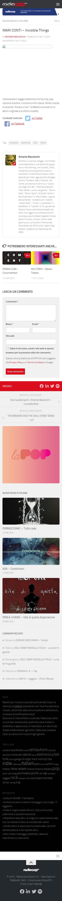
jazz (37, 764)
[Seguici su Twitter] (52, 386)
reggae (6, 778)
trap (18, 782)
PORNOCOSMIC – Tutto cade (19, 528)
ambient (6, 750)
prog (14, 773)
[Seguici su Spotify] (58, 386)
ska (28, 778)
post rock (6, 773)
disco (34, 755)
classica (52, 750)
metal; (6, 769)
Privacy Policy (16, 362)
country (6, 754)
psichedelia (24, 773)
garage (17, 759)
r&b (40, 773)
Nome (9, 324)
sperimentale (44, 778)
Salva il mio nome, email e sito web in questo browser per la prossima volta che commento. (30, 350)
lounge (56, 764)
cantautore (13, 143)
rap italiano (51, 774)
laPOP (49, 764)
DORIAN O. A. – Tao (27, 671)
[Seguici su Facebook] (42, 386)
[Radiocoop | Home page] (19, 4)
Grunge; (26, 759)
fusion (11, 759)
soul (33, 778)
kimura (42, 764)
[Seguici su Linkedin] (47, 386)
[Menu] (58, 4)
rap (44, 773)
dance (27, 754)
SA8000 (18, 706)
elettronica (25, 143)
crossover (16, 754)
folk (56, 754)
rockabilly (22, 778)
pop (56, 768)
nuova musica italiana (39, 769)
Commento (12, 301)
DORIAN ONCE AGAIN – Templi (32, 640)
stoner (5, 782)
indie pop (16, 764)
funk (5, 759)
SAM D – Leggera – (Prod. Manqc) (36, 678)
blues (19, 750)
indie (35, 143)
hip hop (47, 759)
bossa (25, 750)
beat (13, 750)
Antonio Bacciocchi (15, 36)
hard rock (37, 759)
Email (35, 324)
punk (35, 773)
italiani (43, 143)
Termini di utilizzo (35, 362)
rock (14, 777)
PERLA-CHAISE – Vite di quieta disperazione (28, 617)
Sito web (10, 335)
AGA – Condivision (13, 568)
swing (12, 782)
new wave (18, 768)
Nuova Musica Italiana (15, 21)
